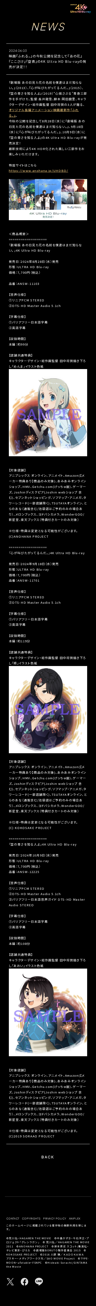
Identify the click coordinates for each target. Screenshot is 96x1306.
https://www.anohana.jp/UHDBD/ (38, 170)
